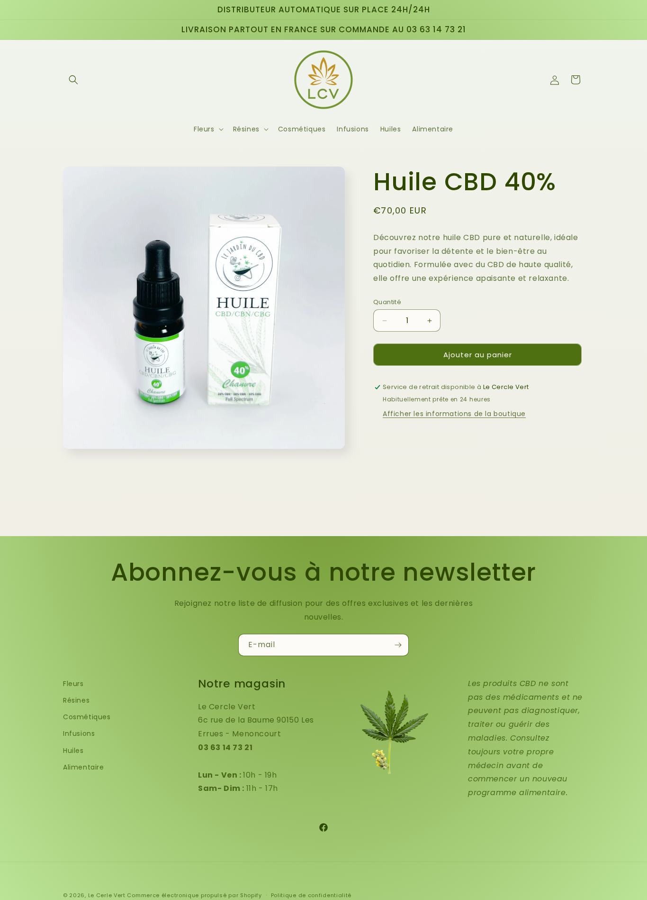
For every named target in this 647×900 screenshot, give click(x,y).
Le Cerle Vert (107, 895)
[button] (73, 79)
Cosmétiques (87, 717)
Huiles (73, 750)
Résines (76, 700)
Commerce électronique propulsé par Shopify (194, 895)
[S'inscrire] (397, 645)
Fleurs (73, 683)
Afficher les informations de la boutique (454, 414)
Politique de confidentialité (311, 895)
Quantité (387, 301)
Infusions (79, 733)
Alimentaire (83, 767)
